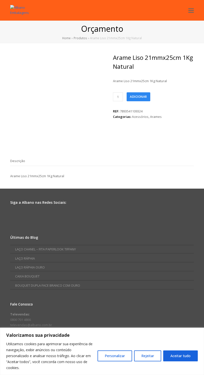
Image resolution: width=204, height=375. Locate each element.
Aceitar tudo (180, 355)
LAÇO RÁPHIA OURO (30, 267)
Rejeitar (147, 355)
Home (66, 38)
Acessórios (140, 116)
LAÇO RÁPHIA (25, 258)
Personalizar (115, 355)
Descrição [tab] (17, 161)
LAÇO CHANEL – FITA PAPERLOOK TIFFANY (45, 249)
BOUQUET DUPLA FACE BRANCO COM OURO (47, 285)
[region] (102, 351)
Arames (156, 116)
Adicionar (138, 97)
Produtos (80, 38)
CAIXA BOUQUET (27, 276)
